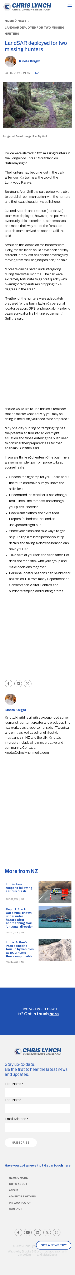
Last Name (13, 1100)
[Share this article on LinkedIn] (18, 683)
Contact (15, 1208)
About (14, 1190)
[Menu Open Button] (70, 7)
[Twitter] (47, 1232)
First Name (14, 1084)
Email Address (16, 1119)
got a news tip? (54, 1245)
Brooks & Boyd (31, 1251)
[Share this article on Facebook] (8, 683)
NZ (37, 73)
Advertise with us (22, 1196)
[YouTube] (28, 1232)
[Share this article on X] (27, 683)
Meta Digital (50, 1254)
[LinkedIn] (37, 1232)
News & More (18, 1177)
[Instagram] (56, 1232)
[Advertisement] (37, 364)
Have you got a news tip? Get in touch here (37, 1165)
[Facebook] (18, 1232)
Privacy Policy (20, 1202)
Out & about (18, 1184)
